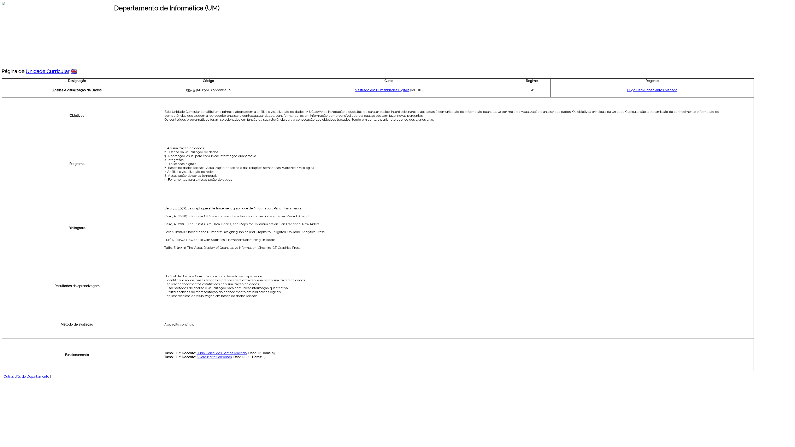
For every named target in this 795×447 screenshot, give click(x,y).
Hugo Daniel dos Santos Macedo (652, 90)
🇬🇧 (74, 71)
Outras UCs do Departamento (26, 377)
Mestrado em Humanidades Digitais (382, 90)
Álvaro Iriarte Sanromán (214, 357)
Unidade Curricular (47, 71)
